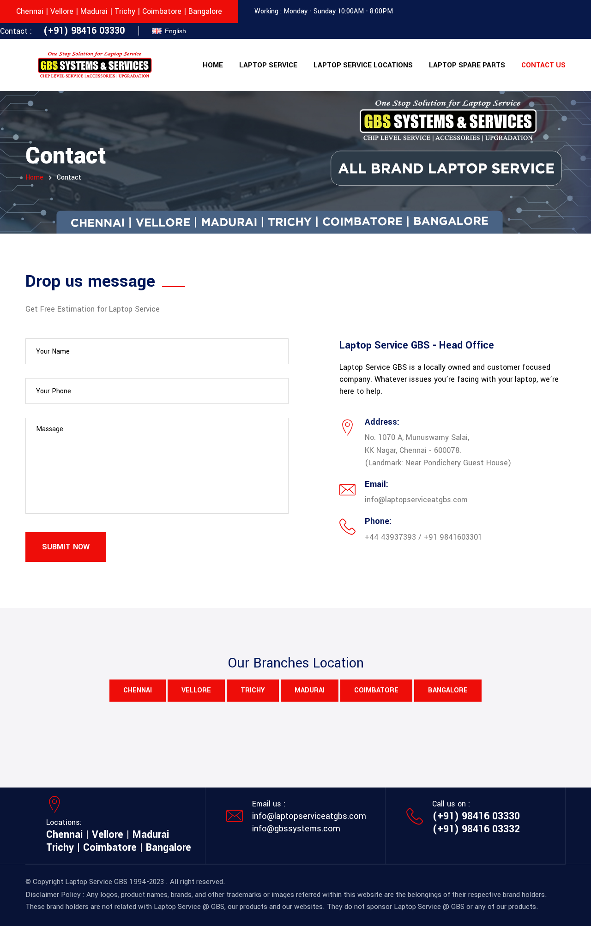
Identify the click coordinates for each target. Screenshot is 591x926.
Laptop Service (268, 65)
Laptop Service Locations (363, 65)
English (175, 31)
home (34, 177)
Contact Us (543, 65)
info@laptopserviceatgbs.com (309, 816)
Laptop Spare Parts (467, 65)
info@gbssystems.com (296, 829)
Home (213, 65)
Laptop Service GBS (96, 882)
